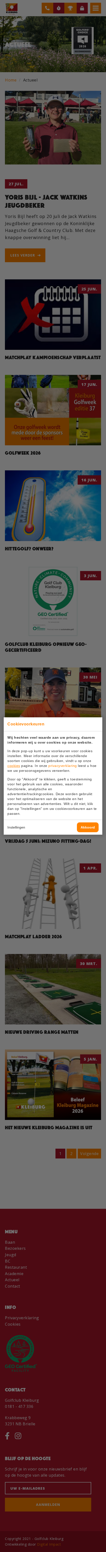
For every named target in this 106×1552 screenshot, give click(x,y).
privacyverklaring (62, 766)
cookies (13, 766)
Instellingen (16, 827)
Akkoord (88, 827)
